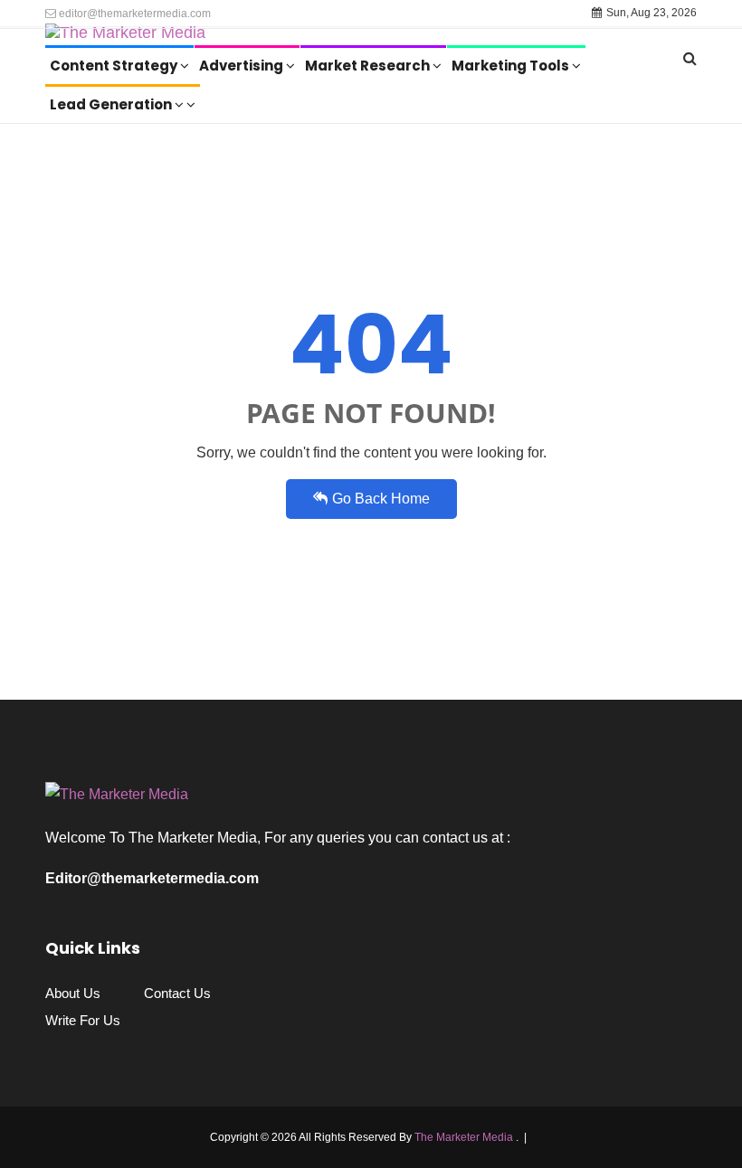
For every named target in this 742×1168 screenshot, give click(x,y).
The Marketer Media (465, 1137)
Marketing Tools (512, 65)
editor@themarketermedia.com (133, 13)
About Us (72, 993)
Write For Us (82, 1020)
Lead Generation (112, 104)
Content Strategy (115, 65)
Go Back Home (381, 498)
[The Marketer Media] (125, 36)
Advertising (242, 65)
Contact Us (177, 993)
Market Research (369, 65)
